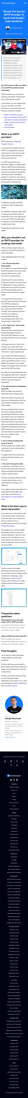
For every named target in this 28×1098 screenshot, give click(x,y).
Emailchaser (22, 683)
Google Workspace (8, 526)
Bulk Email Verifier (14, 986)
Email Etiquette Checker (14, 1027)
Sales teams (14, 863)
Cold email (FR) (14, 1046)
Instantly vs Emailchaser (14, 882)
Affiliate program (14, 787)
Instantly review (14, 957)
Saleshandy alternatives (14, 913)
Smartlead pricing (14, 932)
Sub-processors (14, 1084)
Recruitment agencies (14, 869)
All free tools (14, 983)
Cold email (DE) (14, 1049)
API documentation (14, 850)
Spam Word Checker (14, 1014)
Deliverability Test (14, 989)
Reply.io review (14, 960)
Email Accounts (14, 834)
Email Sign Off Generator (14, 1024)
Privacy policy (14, 1069)
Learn (14, 806)
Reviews (14, 796)
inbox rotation (16, 578)
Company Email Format (14, 1011)
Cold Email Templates (14, 998)
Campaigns (14, 825)
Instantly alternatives (14, 898)
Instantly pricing (14, 929)
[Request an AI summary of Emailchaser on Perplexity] (17, 765)
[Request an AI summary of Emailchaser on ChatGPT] (5, 761)
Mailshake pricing (14, 948)
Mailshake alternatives (14, 916)
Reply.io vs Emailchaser (14, 891)
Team (14, 793)
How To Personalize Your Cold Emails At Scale (12, 496)
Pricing (14, 799)
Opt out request (14, 809)
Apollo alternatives (14, 910)
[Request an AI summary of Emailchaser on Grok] (11, 765)
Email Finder (14, 822)
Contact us (14, 790)
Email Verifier (14, 840)
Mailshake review (14, 976)
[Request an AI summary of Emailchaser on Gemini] (17, 761)
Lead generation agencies (14, 872)
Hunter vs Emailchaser (14, 895)
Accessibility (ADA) (14, 1087)
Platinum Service (14, 802)
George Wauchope (17, 28)
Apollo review (14, 964)
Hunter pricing (14, 942)
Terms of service (14, 1066)
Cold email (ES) (14, 1043)
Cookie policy (14, 1075)
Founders (14, 860)
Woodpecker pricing (14, 954)
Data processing (14, 1078)
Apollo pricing (14, 939)
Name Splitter (14, 1008)
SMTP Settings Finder (14, 995)
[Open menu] (25, 3)
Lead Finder (14, 831)
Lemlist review (14, 970)
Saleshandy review (14, 973)
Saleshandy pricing (14, 945)
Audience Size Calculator (14, 1005)
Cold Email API (14, 843)
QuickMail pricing (14, 951)
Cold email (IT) (14, 1053)
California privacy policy (14, 1072)
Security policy (14, 1081)
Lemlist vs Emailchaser (14, 888)
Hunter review (14, 967)
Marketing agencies (14, 866)
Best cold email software (14, 879)
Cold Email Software (14, 815)
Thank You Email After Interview (14, 1033)
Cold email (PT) (14, 1056)
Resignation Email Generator (14, 1030)
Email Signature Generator (14, 1021)
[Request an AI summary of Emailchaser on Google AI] (22, 761)
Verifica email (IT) (14, 1059)
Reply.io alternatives (14, 907)
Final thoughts (9, 127)
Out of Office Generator (14, 1036)
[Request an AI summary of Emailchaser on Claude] (11, 761)
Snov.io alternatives (14, 919)
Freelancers (14, 857)
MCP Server (14, 847)
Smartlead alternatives (14, 901)
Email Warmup (14, 837)
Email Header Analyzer (14, 992)
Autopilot (14, 819)
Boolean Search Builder (14, 1002)
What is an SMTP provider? (13, 115)
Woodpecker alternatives (14, 923)
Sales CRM (14, 828)
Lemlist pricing (14, 936)
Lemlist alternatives (14, 904)
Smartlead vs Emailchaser (14, 885)
